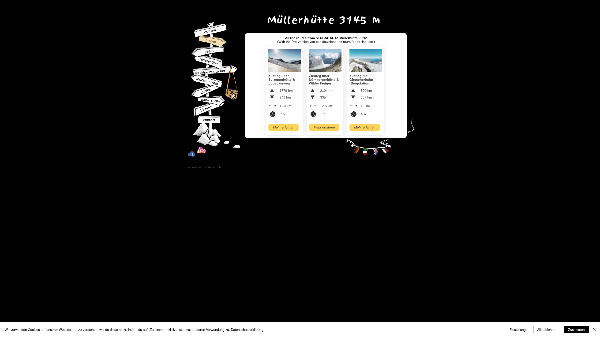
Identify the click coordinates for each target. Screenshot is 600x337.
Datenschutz (213, 167)
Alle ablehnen (547, 329)
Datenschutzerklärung (247, 329)
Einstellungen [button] (519, 329)
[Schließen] (594, 329)
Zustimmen (576, 329)
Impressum (195, 167)
